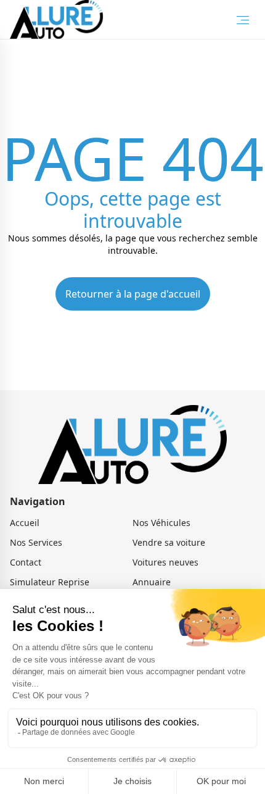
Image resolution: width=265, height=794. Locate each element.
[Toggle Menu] (242, 19)
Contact (25, 562)
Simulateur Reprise (49, 582)
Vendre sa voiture (168, 542)
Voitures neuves (165, 562)
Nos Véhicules (161, 523)
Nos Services (36, 542)
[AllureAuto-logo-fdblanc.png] (56, 19)
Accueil (24, 523)
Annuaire (151, 582)
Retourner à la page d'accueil (132, 294)
